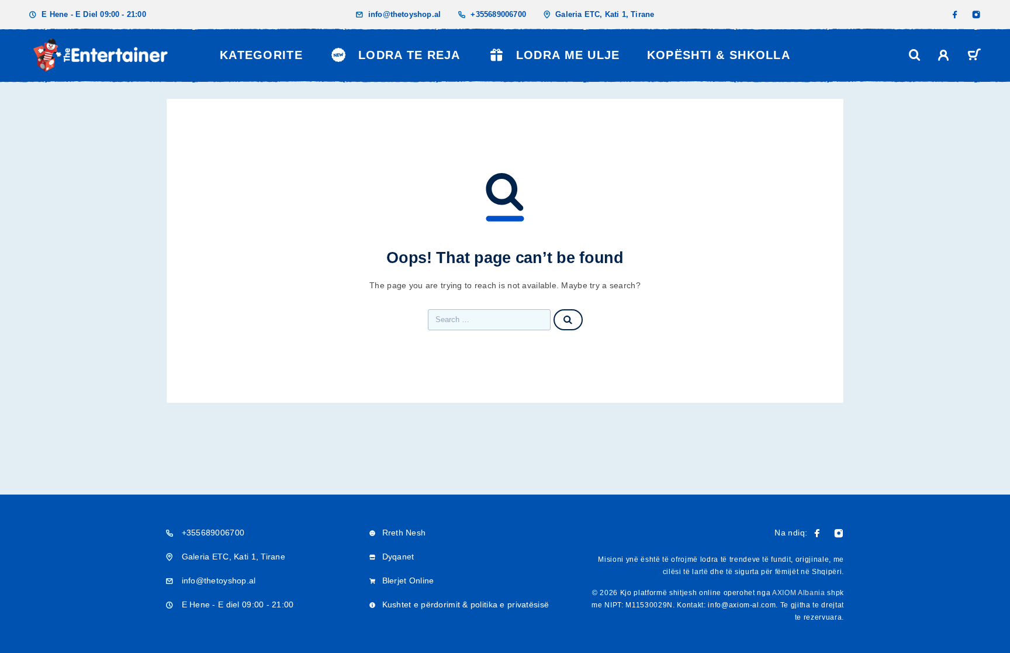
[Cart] (974, 56)
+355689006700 (498, 14)
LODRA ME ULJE (568, 55)
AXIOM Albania (798, 593)
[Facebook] (955, 14)
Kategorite (261, 55)
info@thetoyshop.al (404, 14)
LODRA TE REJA (409, 55)
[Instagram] (976, 14)
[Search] (914, 55)
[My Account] (943, 55)
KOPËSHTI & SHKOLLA (718, 55)
